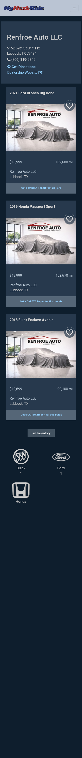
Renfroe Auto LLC (23, 171)
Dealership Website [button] (22, 72)
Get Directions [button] (23, 67)
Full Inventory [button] (41, 433)
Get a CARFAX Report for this (41, 188)
